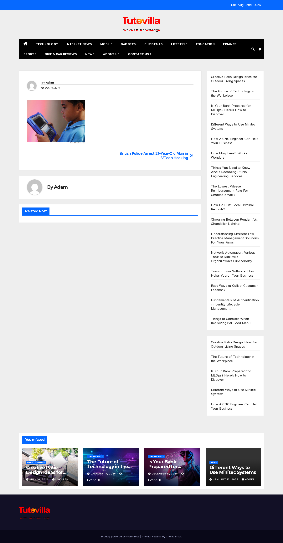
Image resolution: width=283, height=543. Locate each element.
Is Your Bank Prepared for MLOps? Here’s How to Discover (231, 110)
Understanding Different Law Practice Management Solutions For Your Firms (235, 238)
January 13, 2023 (226, 479)
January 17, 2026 (104, 473)
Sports (29, 54)
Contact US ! (139, 54)
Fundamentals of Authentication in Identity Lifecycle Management (235, 304)
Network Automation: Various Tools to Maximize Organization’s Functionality (233, 257)
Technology (47, 44)
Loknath (61, 479)
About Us (111, 54)
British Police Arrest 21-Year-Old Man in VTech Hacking (154, 155)
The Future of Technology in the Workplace (107, 466)
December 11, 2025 (165, 473)
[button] (253, 49)
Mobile (106, 44)
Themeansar (173, 536)
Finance (230, 44)
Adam (50, 82)
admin (249, 479)
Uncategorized (36, 462)
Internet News (79, 44)
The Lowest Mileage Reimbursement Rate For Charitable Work (229, 190)
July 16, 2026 (39, 479)
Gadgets (128, 44)
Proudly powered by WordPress (120, 536)
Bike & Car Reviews (61, 54)
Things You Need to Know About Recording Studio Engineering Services (230, 172)
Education (205, 44)
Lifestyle (179, 44)
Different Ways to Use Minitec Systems (232, 470)
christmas (153, 44)
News (90, 54)
